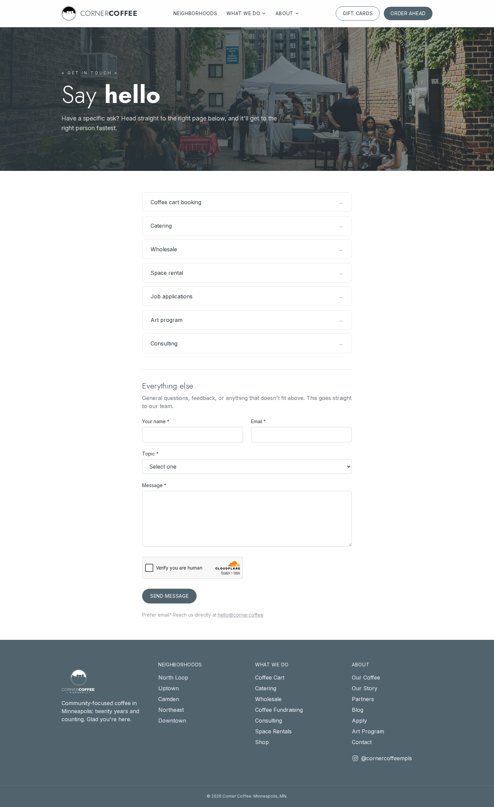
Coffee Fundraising (279, 709)
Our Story (364, 688)
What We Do (243, 13)
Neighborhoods (195, 13)
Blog (357, 709)
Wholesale (268, 699)
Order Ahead (408, 13)
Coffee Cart (269, 677)
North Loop (173, 677)
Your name (155, 421)
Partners (363, 699)
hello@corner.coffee (240, 615)
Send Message (169, 596)
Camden (168, 699)
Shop (262, 742)
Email (258, 421)
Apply (359, 720)
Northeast (171, 709)
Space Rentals (273, 731)
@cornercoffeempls (386, 758)
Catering (265, 688)
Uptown (168, 688)
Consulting (268, 720)
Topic (150, 453)
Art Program (368, 731)
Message (154, 485)
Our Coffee (366, 677)
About (284, 13)
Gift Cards (358, 13)
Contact (362, 742)
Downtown (172, 720)
